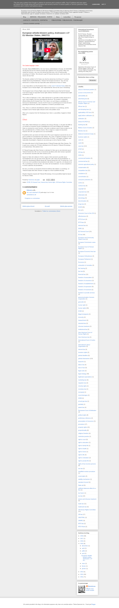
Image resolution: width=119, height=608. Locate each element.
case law (80, 146)
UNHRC (80, 520)
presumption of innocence (86, 421)
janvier (84, 568)
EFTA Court (81, 219)
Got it (104, 4)
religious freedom (83, 433)
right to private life (83, 461)
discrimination (82, 201)
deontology (81, 198)
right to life (81, 454)
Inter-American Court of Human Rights (85, 333)
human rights (51, 182)
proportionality (82, 430)
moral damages (82, 395)
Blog (24, 17)
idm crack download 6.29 (33, 192)
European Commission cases (86, 242)
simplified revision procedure (86, 471)
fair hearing (81, 268)
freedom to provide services (86, 292)
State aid (80, 485)
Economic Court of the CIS (86, 213)
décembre (85, 545)
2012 (82, 574)
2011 (81, 577)
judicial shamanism (83, 358)
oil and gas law (82, 401)
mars (83, 563)
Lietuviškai (66, 17)
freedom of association (85, 277)
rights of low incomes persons (87, 464)
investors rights (82, 352)
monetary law (82, 389)
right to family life (83, 445)
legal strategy (82, 373)
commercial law (82, 161)
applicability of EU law (84, 112)
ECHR (28, 182)
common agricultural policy (86, 164)
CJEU (80, 155)
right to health (82, 448)
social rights (81, 476)
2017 (82, 538)
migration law (82, 383)
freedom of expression (84, 286)
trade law (81, 503)
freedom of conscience (85, 280)
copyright (81, 188)
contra (80, 182)
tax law (80, 496)
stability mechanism (84, 479)
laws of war (81, 367)
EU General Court (35, 182)
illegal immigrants (83, 314)
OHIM (80, 398)
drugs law (81, 204)
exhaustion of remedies (85, 265)
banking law (81, 124)
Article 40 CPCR (83, 121)
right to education (83, 442)
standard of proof (83, 482)
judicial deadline (83, 355)
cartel (80, 143)
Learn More (96, 4)
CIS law (80, 152)
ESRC (80, 228)
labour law (81, 364)
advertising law (82, 98)
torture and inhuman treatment (87, 499)
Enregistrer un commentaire (32, 198)
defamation (81, 195)
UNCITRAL (81, 517)
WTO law (81, 523)
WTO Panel (81, 526)
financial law (44, 182)
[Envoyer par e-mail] (47, 180)
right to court (82, 439)
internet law (81, 349)
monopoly (81, 392)
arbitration (81, 118)
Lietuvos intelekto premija (31, 23)
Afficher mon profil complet (90, 589)
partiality (80, 404)
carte (79, 140)
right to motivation (83, 457)
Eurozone (81, 262)
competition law (82, 170)
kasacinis (81, 361)
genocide (81, 302)
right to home (82, 451)
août (83, 548)
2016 (82, 541)
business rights (82, 137)
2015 (82, 543)
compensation (82, 167)
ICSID (80, 311)
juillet (83, 551)
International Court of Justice (86, 340)
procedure (81, 424)
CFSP (80, 149)
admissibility (81, 95)
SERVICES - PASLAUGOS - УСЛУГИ (41, 17)
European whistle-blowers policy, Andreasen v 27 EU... (87, 558)
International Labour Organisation (84, 345)
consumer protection (84, 179)
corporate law (82, 192)
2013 (82, 571)
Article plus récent (28, 206)
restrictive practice (83, 436)
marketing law (82, 380)
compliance (81, 173)
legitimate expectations (85, 377)
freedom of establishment (85, 283)
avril (83, 553)
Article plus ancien (66, 206)
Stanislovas (91, 586)
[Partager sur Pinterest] (54, 180)
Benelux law (81, 131)
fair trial (80, 271)
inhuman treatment (83, 326)
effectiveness (82, 216)
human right (81, 305)
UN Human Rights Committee (64, 182)
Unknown (29, 190)
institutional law (82, 329)
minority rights (82, 386)
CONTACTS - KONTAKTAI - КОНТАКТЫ (35, 20)
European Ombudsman (85, 256)
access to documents (84, 92)
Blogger (93, 604)
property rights (82, 427)
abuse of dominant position (86, 89)
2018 (82, 536)
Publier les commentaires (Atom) (51, 211)
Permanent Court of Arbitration (87, 410)
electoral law (82, 225)
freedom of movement (84, 289)
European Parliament (84, 259)
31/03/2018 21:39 (31, 194)
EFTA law (81, 222)
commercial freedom (84, 158)
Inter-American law (83, 337)
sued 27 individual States (58, 86)
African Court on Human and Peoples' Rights (86, 102)
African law (81, 106)
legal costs (81, 370)
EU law (80, 234)
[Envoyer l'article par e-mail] (43, 179)
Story (58, 17)
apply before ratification (85, 115)
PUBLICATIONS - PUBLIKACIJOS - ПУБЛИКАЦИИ (67, 20)
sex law (80, 468)
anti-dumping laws (83, 109)
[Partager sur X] (50, 180)
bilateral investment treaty (85, 134)
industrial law (82, 323)
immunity (81, 317)
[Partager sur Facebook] (52, 180)
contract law (81, 185)
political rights (82, 415)
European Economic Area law (87, 251)
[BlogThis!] (49, 180)
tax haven (81, 493)
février (84, 566)
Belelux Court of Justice (85, 127)
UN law (80, 514)
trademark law (82, 506)
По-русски (77, 17)
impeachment (82, 320)
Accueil (47, 206)
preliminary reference (84, 418)
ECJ (79, 210)
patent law (81, 407)
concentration (82, 176)
